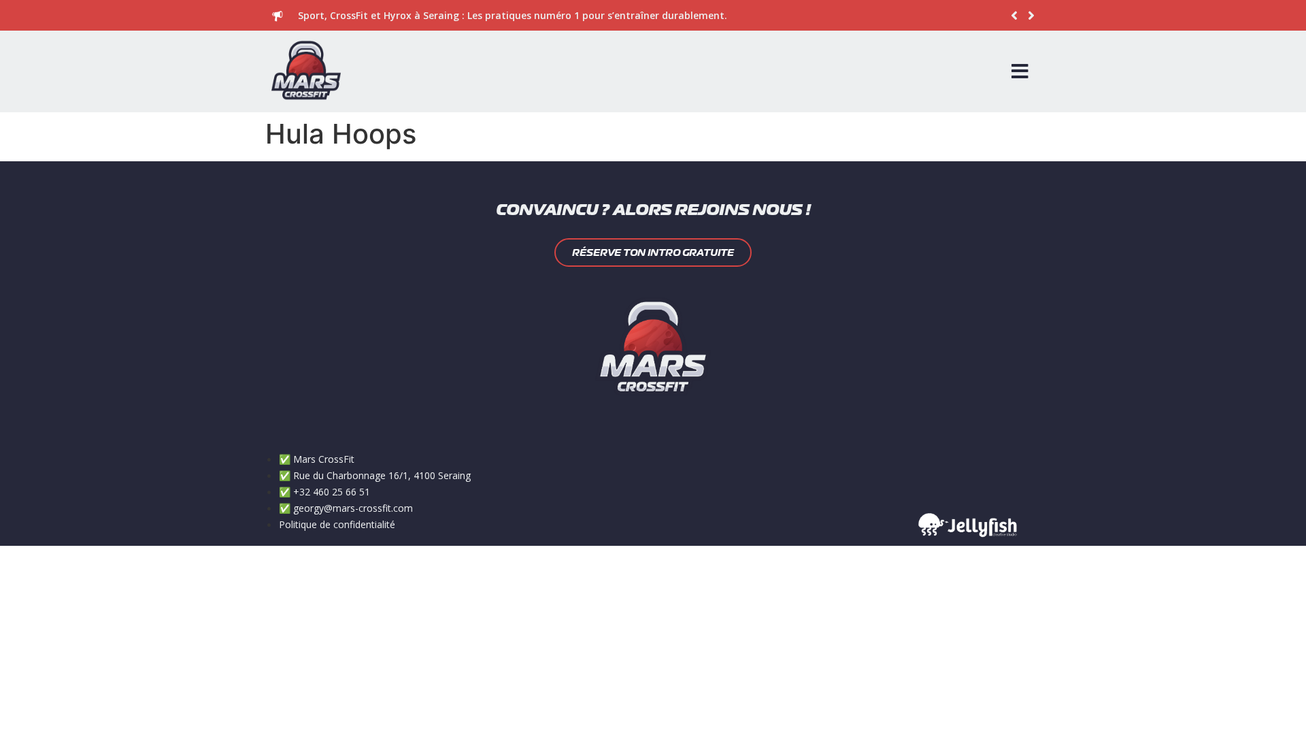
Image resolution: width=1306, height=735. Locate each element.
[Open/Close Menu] (1020, 71)
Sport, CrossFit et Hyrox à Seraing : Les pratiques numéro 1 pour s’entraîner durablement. (512, 15)
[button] (1031, 16)
